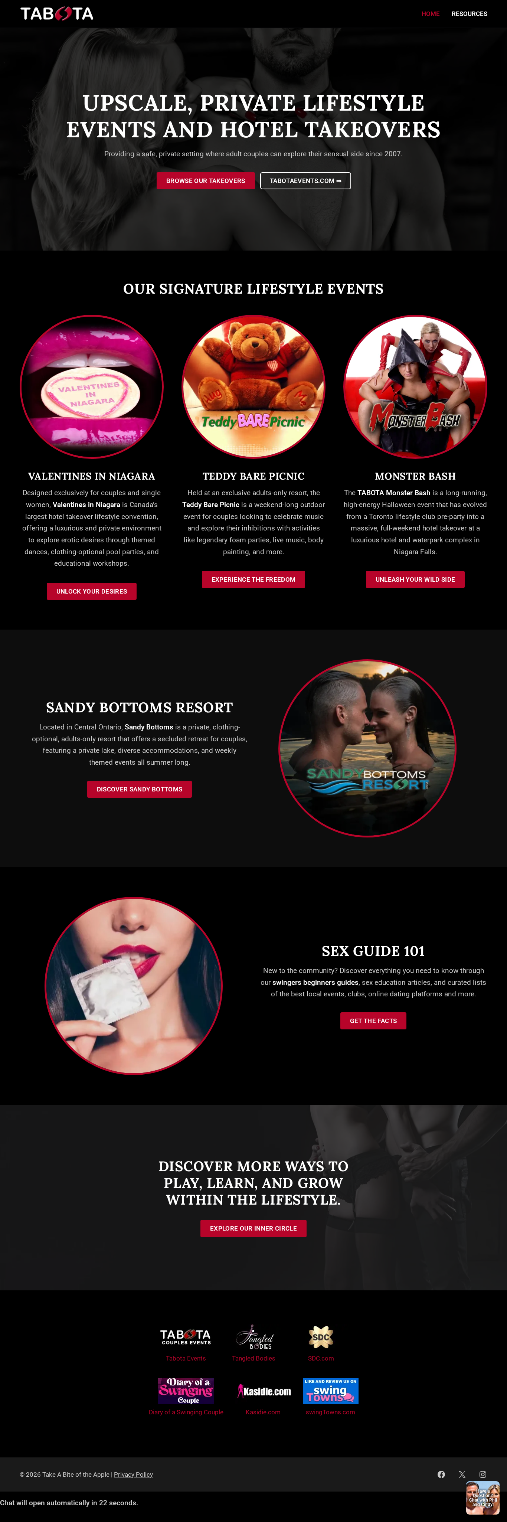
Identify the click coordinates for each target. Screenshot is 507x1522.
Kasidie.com (263, 1412)
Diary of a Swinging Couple (186, 1412)
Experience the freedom (253, 579)
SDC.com (321, 1358)
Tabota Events (186, 1358)
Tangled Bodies (253, 1358)
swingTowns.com (330, 1412)
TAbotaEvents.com (305, 180)
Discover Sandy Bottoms (139, 789)
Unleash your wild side (415, 579)
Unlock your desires (91, 591)
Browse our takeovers (205, 180)
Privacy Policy (133, 1474)
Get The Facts (373, 1021)
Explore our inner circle (253, 1228)
